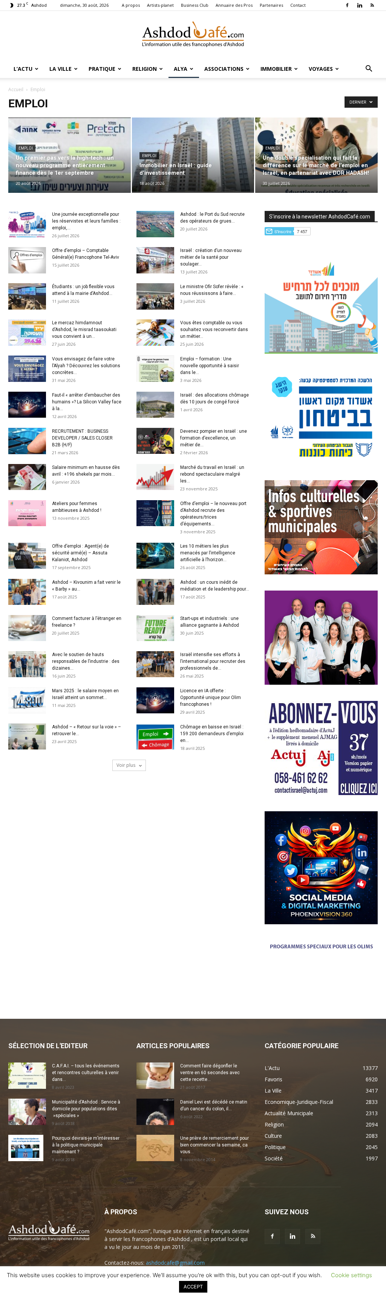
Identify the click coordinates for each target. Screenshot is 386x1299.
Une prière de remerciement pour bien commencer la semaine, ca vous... (214, 1145)
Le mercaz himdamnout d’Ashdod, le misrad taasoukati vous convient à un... (84, 329)
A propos (131, 5)
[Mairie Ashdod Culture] (321, 572)
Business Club (194, 5)
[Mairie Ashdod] (321, 462)
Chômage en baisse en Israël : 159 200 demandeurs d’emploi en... (212, 733)
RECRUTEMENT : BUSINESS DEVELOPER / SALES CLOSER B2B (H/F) (82, 438)
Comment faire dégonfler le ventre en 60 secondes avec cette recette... (210, 1072)
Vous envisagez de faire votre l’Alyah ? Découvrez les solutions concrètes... (86, 365)
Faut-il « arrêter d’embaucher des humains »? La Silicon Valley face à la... (86, 401)
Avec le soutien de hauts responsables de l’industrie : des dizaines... (85, 661)
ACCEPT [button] (193, 1287)
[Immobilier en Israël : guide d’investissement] (193, 155)
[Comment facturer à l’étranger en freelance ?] (27, 628)
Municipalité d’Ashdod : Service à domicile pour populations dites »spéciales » (86, 1108)
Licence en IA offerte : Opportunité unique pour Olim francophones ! (210, 697)
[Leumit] (321, 682)
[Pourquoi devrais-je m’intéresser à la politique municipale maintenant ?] (25, 1148)
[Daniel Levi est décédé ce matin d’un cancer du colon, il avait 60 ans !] (155, 1112)
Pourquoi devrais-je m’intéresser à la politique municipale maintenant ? (85, 1145)
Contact (298, 5)
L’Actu (23, 68)
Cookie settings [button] (351, 1275)
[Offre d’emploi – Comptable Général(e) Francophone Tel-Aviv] (27, 260)
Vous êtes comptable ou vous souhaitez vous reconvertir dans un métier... (214, 329)
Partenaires (271, 5)
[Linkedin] (359, 5)
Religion (144, 68)
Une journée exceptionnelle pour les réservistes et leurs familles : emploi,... (86, 221)
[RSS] (372, 5)
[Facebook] (347, 5)
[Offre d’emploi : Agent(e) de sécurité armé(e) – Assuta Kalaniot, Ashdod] (27, 556)
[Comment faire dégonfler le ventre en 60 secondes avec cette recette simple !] (155, 1075)
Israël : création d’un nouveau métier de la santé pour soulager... (211, 257)
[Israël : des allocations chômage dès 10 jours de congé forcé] (155, 405)
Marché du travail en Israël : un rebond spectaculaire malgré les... (212, 474)
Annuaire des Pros (234, 5)
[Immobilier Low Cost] (321, 985)
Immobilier (276, 68)
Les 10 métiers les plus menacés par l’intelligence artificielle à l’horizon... (207, 552)
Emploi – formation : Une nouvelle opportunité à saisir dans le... (209, 365)
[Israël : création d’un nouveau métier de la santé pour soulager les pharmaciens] (155, 260)
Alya (180, 68)
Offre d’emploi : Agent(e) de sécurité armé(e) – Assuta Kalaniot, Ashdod (80, 552)
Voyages (321, 68)
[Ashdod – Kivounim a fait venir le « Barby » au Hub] (27, 592)
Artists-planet (160, 5)
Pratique (102, 68)
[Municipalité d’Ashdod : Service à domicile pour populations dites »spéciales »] (27, 1112)
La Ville (60, 68)
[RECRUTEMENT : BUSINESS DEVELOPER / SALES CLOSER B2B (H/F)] (27, 441)
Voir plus (126, 765)
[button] (369, 69)
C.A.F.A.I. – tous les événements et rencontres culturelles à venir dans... (85, 1072)
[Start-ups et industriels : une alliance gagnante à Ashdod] (155, 628)
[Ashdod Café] (193, 36)
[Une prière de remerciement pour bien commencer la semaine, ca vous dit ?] (155, 1148)
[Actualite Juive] (321, 793)
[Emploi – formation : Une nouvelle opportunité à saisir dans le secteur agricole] (155, 369)
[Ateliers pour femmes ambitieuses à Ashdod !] (27, 513)
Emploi (25, 148)
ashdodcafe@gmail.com (175, 1262)
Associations (224, 68)
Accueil (15, 89)
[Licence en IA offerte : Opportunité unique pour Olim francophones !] (155, 700)
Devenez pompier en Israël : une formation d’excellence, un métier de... (213, 438)
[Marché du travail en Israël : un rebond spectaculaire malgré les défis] (155, 477)
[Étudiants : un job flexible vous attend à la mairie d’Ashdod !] (27, 296)
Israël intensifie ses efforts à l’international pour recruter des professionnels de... (212, 661)
